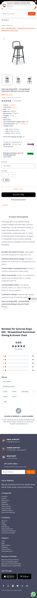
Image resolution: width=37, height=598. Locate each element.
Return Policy (6, 545)
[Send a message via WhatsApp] (33, 594)
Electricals (5, 504)
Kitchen (4, 498)
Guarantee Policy (7, 551)
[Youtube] (17, 586)
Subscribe (31, 472)
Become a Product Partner (10, 559)
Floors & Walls (6, 508)
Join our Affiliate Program (10, 561)
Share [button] (5, 205)
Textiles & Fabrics (7, 510)
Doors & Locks (6, 506)
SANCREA (12, 105)
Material (4, 162)
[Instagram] (13, 586)
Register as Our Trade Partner (11, 565)
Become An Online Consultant (11, 563)
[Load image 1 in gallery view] (7, 80)
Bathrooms (5, 500)
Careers (4, 525)
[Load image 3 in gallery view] (30, 80)
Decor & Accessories (8, 512)
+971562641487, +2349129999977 (16, 450)
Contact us (23, 124)
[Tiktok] (22, 586)
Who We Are (5, 527)
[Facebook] (3, 586)
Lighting (4, 502)
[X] (8, 586)
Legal (3, 523)
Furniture (4, 496)
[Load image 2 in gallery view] (18, 80)
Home (3, 25)
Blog (3, 543)
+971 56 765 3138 (12, 458)
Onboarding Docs (7, 529)
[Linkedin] (27, 586)
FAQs (3, 541)
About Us (4, 521)
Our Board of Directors (9, 531)
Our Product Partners (8, 532)
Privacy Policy (6, 549)
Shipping (4, 97)
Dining (9, 25)
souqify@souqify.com (13, 442)
